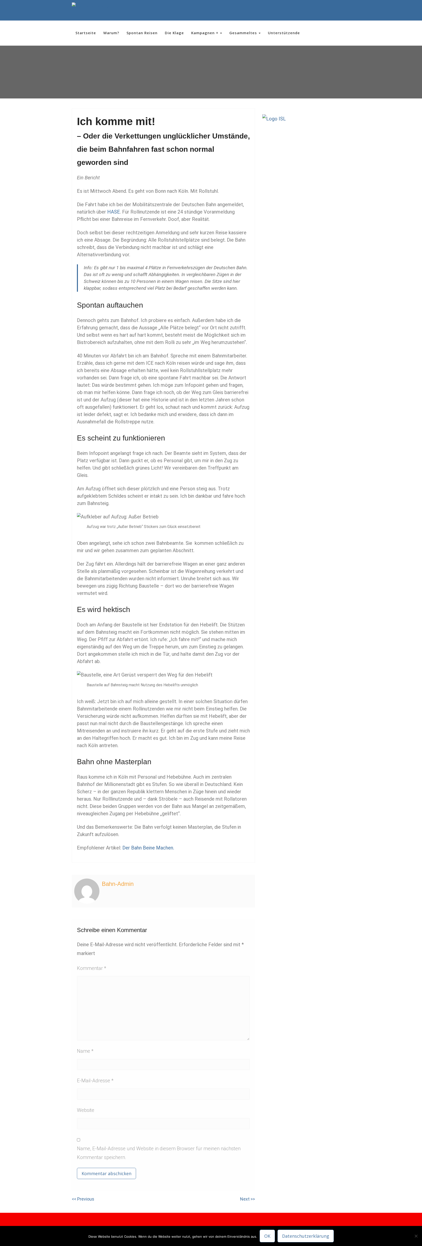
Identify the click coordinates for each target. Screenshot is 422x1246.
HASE (113, 212)
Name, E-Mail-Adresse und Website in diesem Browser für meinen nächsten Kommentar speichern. (159, 1153)
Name (85, 1051)
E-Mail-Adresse (95, 1081)
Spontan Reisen (142, 32)
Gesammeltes (243, 32)
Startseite (85, 32)
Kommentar (91, 968)
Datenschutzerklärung (305, 1236)
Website (85, 1110)
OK (267, 1236)
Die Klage (174, 32)
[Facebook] (334, 10)
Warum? (111, 32)
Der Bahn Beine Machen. (148, 848)
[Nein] (415, 1236)
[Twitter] (343, 10)
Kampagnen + (205, 32)
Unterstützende (284, 32)
